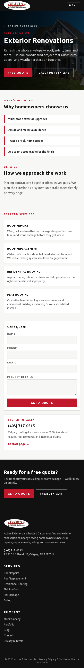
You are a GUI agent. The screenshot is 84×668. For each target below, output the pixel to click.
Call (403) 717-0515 (54, 72)
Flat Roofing (11, 589)
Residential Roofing (16, 584)
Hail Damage (11, 594)
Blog (7, 630)
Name (11, 333)
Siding (7, 600)
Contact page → (18, 444)
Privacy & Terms (13, 640)
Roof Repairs (11, 573)
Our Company (12, 619)
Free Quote (18, 72)
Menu (73, 5)
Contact (8, 635)
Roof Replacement (15, 578)
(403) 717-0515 (21, 425)
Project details (20, 377)
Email (11, 362)
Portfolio (9, 624)
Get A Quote (42, 402)
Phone (12, 348)
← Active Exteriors (20, 26)
